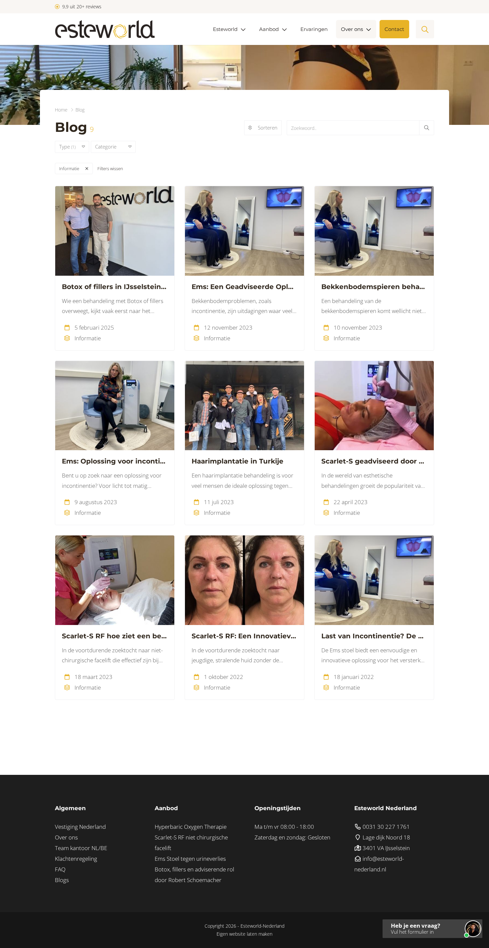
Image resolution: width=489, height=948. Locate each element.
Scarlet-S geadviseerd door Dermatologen (374, 461)
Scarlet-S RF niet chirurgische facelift (191, 842)
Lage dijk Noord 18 (385, 837)
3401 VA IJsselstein (385, 848)
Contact (394, 29)
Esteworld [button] (225, 29)
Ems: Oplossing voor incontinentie (115, 461)
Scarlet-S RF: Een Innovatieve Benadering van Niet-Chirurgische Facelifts (244, 636)
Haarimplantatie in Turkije (237, 461)
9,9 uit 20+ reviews (81, 6)
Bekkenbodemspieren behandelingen (374, 287)
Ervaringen (314, 29)
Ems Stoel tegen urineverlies (190, 858)
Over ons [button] (352, 29)
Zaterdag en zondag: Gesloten (292, 837)
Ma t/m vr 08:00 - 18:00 (284, 826)
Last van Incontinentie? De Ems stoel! (374, 636)
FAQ (60, 869)
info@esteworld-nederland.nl (379, 864)
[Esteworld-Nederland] (105, 29)
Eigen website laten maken (244, 934)
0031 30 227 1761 (385, 826)
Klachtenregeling (76, 858)
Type (67, 146)
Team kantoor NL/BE (81, 848)
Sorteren (267, 127)
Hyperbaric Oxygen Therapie (191, 826)
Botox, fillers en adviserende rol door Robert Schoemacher (194, 874)
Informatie (69, 168)
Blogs (62, 880)
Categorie (108, 146)
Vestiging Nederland (80, 826)
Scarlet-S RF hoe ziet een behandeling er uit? (115, 636)
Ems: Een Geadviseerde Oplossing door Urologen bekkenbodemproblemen (244, 287)
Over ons (66, 837)
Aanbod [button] (269, 29)
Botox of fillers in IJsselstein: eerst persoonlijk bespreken (115, 287)
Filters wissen (110, 168)
